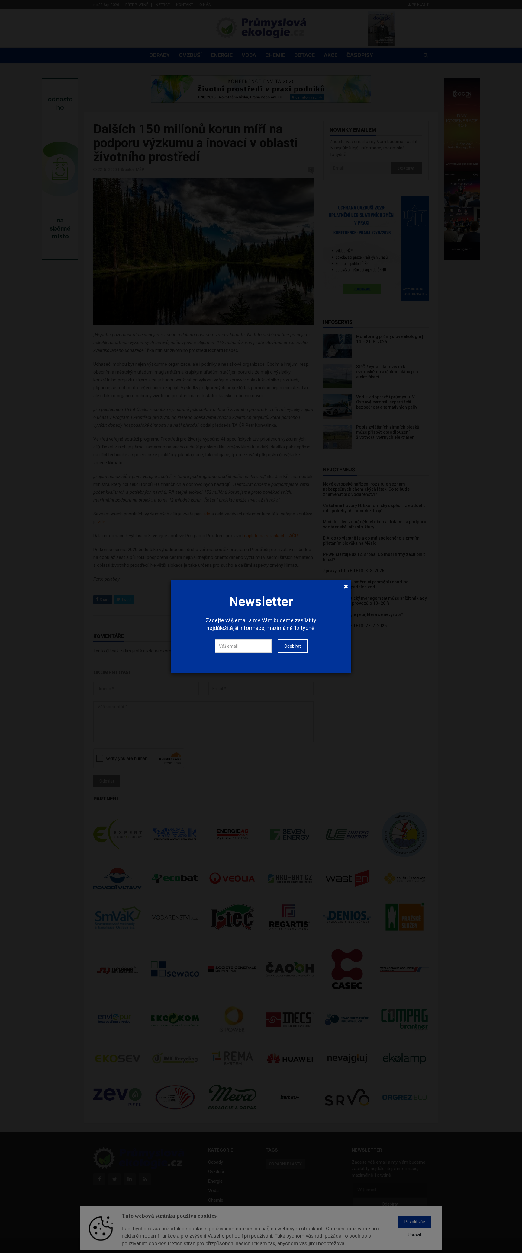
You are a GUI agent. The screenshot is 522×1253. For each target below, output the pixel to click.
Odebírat (292, 646)
